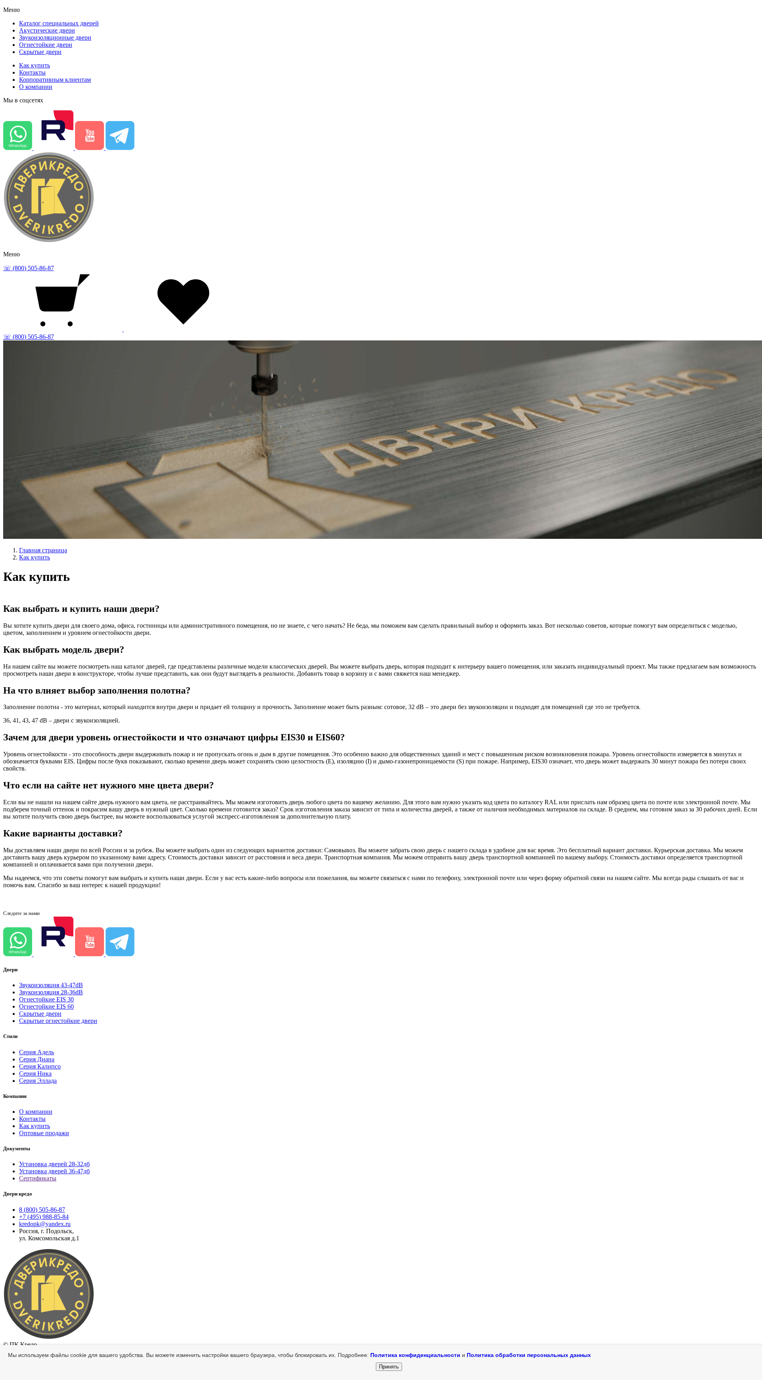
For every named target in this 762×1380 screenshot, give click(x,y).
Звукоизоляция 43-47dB (51, 985)
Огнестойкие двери (45, 44)
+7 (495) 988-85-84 (44, 1216)
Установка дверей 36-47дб (54, 1171)
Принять (389, 1367)
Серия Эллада (38, 1080)
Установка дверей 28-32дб (54, 1164)
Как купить (34, 65)
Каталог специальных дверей (59, 23)
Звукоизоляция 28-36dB (51, 992)
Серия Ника (35, 1073)
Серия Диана (36, 1059)
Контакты (32, 72)
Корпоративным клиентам (55, 79)
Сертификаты (37, 1178)
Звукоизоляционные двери (55, 37)
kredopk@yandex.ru (45, 1223)
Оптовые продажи (44, 1133)
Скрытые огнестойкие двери (58, 1020)
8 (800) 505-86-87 (42, 1209)
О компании (35, 86)
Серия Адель (36, 1052)
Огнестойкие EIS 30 (46, 999)
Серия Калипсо (40, 1066)
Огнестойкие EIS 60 (46, 1006)
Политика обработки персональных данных (529, 1355)
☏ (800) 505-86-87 (28, 268)
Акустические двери (47, 30)
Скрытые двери (40, 51)
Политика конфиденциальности (415, 1355)
